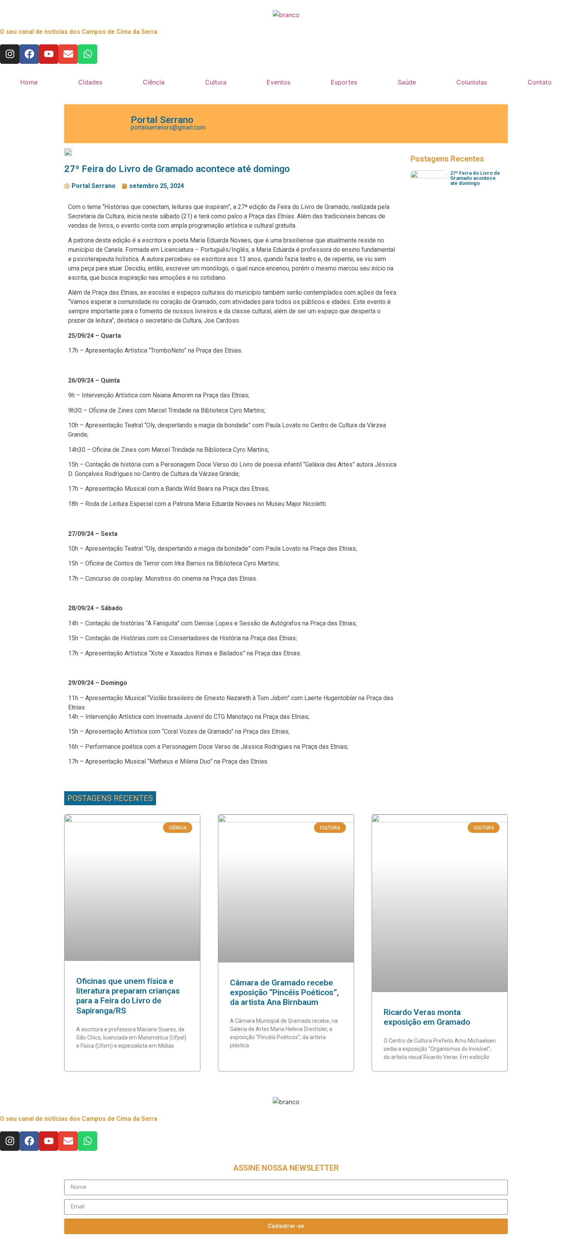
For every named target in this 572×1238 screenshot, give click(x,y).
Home (29, 82)
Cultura (215, 82)
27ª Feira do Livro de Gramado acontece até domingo (475, 178)
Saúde (407, 82)
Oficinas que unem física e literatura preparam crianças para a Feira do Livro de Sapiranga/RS (128, 995)
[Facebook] (29, 54)
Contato (540, 82)
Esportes (344, 82)
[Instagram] (9, 54)
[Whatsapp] (87, 54)
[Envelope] (68, 54)
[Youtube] (48, 54)
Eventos (278, 82)
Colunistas (471, 82)
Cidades (90, 82)
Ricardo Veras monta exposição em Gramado (427, 1017)
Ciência (154, 82)
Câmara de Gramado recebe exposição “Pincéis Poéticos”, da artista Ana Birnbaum (284, 992)
